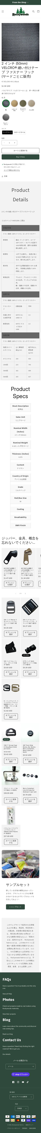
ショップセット (15, 907)
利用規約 (24, 1128)
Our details (6, 1054)
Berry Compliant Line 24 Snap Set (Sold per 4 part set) (30, 790)
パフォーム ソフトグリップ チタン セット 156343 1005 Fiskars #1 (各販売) (11, 830)
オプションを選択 (10, 584)
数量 (3, 138)
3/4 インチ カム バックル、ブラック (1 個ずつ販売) (10, 662)
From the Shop (19, 2)
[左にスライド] (15, 593)
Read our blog (8, 1034)
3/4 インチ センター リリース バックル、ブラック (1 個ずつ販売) (30, 621)
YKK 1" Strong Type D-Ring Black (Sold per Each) (10, 746)
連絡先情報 (32, 1128)
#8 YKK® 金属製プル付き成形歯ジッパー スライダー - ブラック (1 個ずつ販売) (10, 571)
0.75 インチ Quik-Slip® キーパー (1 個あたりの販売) (30, 662)
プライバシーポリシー (13, 1128)
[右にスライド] (25, 593)
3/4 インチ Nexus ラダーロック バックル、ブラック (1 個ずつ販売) (11, 622)
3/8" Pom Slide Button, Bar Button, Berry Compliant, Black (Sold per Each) (29, 748)
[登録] (33, 1066)
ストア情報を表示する (12, 170)
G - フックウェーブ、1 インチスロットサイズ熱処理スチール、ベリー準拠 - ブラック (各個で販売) (11, 704)
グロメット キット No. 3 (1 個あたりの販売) (11, 789)
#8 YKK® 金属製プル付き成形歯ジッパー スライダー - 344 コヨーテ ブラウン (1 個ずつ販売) (27, 571)
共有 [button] (5, 176)
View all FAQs (7, 994)
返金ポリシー (29, 1125)
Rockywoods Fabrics (18, 1125)
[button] (2, 11)
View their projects (9, 1014)
